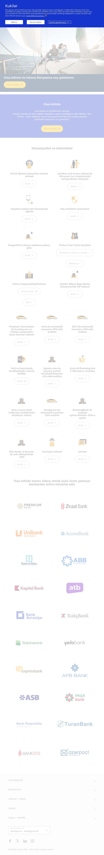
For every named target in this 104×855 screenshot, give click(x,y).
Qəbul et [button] (14, 22)
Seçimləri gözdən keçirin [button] (57, 22)
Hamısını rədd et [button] (35, 22)
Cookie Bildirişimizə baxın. (35, 16)
